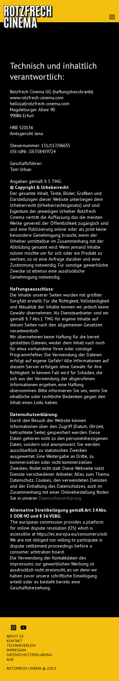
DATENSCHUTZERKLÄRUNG (29, 654)
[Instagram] (14, 628)
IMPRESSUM (16, 650)
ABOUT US (15, 636)
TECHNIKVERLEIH (21, 645)
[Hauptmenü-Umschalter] (112, 17)
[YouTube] (23, 628)
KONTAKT (14, 640)
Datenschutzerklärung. (60, 498)
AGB (10, 659)
